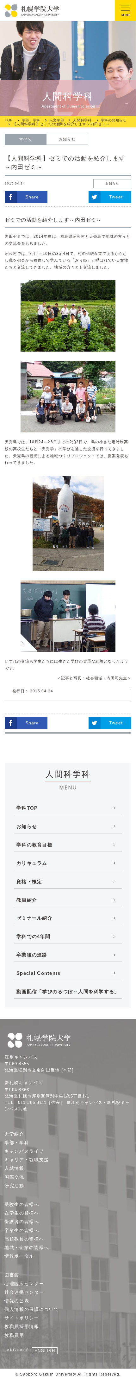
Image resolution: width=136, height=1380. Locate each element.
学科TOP (27, 808)
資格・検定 (29, 881)
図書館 (11, 1274)
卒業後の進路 (31, 954)
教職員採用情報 (21, 1326)
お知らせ (67, 139)
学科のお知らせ (114, 120)
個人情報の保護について (31, 1309)
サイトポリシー (21, 1317)
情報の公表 (16, 1300)
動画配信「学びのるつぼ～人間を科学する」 (68, 991)
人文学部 (56, 120)
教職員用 (14, 1335)
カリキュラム (31, 863)
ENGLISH (44, 1350)
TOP (9, 120)
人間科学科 (82, 120)
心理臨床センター (24, 1283)
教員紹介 (26, 900)
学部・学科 (31, 120)
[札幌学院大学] (32, 10)
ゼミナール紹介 (34, 918)
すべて (25, 139)
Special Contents (38, 973)
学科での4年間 (33, 936)
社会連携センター (24, 1292)
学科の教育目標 (34, 844)
